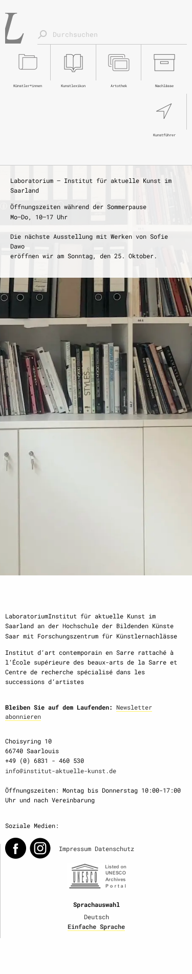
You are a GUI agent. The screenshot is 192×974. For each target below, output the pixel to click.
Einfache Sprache (96, 926)
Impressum (75, 848)
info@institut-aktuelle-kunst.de (60, 770)
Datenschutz (114, 848)
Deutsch (96, 917)
